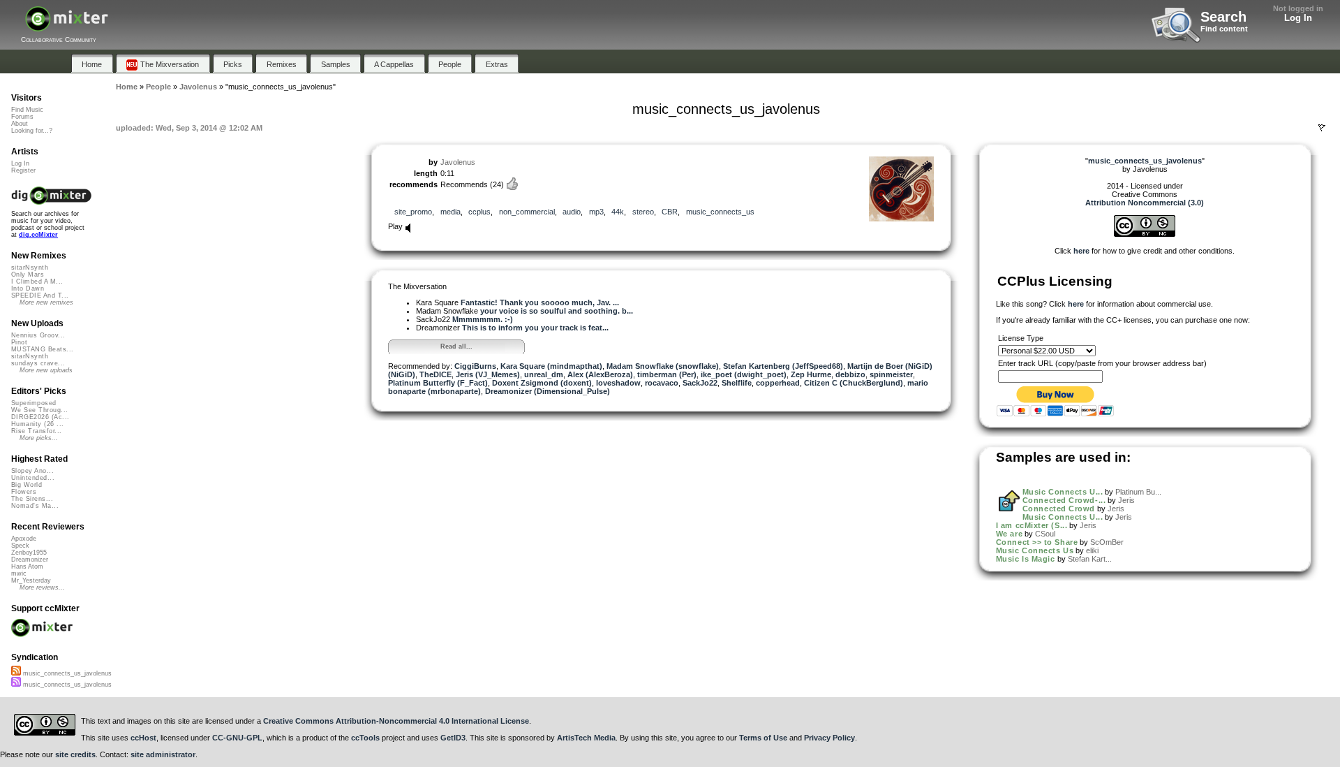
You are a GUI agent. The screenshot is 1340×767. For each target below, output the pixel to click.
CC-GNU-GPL (237, 737)
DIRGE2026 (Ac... (40, 417)
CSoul (1045, 533)
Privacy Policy (829, 737)
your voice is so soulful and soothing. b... (556, 311)
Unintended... (32, 477)
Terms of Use (763, 737)
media (450, 211)
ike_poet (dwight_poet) (744, 374)
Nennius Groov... (38, 335)
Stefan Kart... (1090, 559)
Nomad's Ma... (35, 505)
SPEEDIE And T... (39, 295)
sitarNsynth (29, 267)
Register (23, 170)
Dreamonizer (29, 559)
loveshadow (618, 383)
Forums (22, 116)
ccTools (365, 737)
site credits (75, 754)
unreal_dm (543, 374)
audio (572, 211)
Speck (20, 545)
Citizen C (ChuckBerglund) (853, 383)
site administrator (163, 754)
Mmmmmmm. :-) (482, 319)
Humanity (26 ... (37, 424)
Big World (26, 484)
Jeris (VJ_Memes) (488, 374)
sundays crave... (38, 363)
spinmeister (891, 374)
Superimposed (34, 403)
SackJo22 (700, 383)
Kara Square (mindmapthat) (551, 366)
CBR (670, 211)
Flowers (23, 491)
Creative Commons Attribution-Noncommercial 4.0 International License (396, 721)
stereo (643, 211)
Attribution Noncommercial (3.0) (1144, 202)
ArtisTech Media (586, 737)
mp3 (596, 211)
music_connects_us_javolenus (66, 673)
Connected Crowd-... (1064, 500)
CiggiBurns (475, 366)
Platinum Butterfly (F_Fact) (438, 383)
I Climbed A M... (37, 281)
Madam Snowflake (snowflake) (662, 366)
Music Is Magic (1025, 559)
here (1081, 251)
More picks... (39, 437)
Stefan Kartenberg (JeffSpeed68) (783, 366)
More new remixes (46, 302)
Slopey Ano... (32, 470)
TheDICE (435, 374)
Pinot (19, 342)
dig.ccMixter (38, 234)
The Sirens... (32, 498)
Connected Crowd (1058, 508)
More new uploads (46, 370)
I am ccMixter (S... (1031, 525)
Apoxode (23, 538)
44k (617, 211)
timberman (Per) (667, 374)
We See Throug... (39, 410)
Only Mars (27, 274)
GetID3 (453, 737)
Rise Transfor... (36, 431)
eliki (1092, 550)
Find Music (27, 109)
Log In (1298, 18)
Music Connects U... (1062, 492)
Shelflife (737, 383)
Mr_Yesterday (31, 580)
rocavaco (661, 383)
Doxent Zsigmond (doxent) (542, 383)
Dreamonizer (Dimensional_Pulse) (547, 391)
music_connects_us (720, 211)
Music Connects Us (1034, 550)
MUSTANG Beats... (42, 349)
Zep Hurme (811, 374)
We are (1009, 533)
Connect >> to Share (1037, 542)
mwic (19, 573)
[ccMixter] (66, 26)
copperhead (778, 383)
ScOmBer (1107, 542)
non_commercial (527, 211)
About (19, 123)
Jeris (1126, 500)
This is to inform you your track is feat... (535, 327)
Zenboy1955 (29, 552)
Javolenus (457, 162)
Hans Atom (27, 566)
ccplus (479, 211)
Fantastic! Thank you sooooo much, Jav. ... (540, 302)
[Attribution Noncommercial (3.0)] (1144, 234)
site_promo (413, 211)
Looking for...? (31, 130)
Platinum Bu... (1138, 492)
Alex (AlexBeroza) (600, 374)
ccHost (143, 737)
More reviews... (42, 587)
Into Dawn (27, 288)
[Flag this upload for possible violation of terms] (1322, 128)
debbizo (850, 374)
